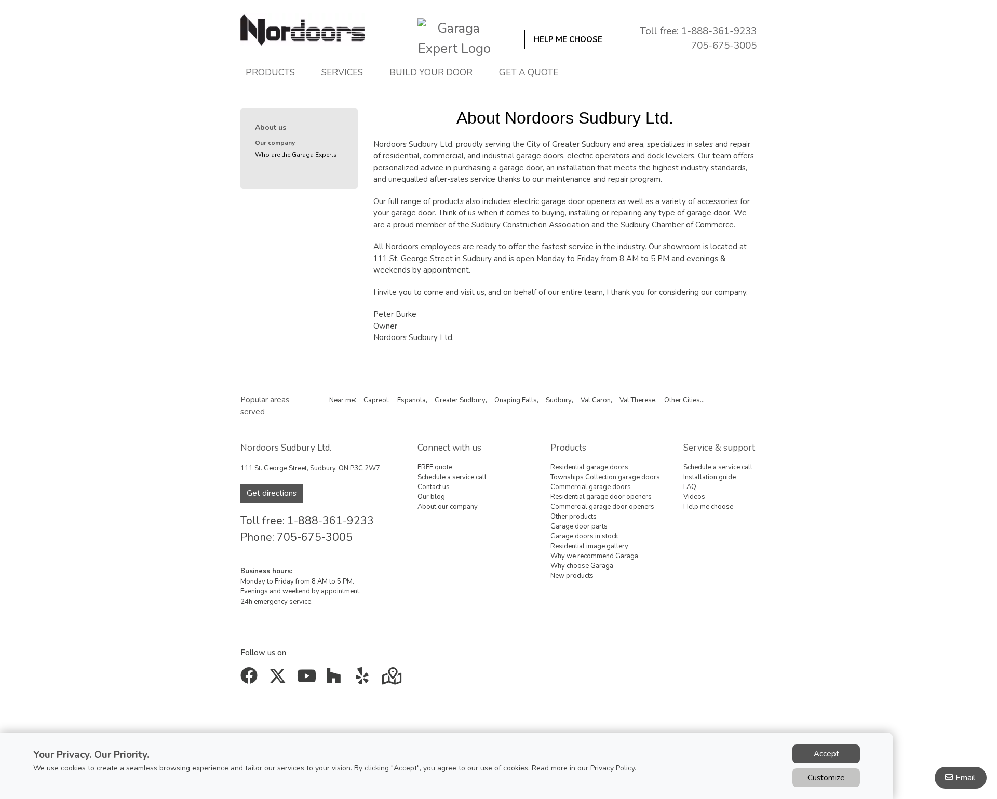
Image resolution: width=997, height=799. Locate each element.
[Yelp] (364, 679)
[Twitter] (279, 679)
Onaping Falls (515, 400)
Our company (275, 143)
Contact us (433, 487)
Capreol (375, 400)
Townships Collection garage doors (605, 477)
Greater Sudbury (460, 400)
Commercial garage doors (590, 487)
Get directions (272, 493)
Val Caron (596, 400)
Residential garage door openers (601, 497)
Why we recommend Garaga (594, 556)
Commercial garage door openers (602, 506)
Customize (826, 778)
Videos (694, 497)
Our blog (431, 497)
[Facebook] (251, 679)
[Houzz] (336, 679)
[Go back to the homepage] (318, 35)
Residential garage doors (589, 467)
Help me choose (708, 506)
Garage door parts (579, 526)
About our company (447, 506)
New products (572, 575)
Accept (826, 754)
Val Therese (637, 400)
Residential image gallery (589, 546)
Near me (342, 400)
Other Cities (682, 400)
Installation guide (709, 477)
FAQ (689, 487)
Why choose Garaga (581, 566)
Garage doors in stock (584, 536)
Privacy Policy (612, 768)
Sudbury (559, 400)
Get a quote (528, 72)
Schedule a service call (452, 477)
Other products (573, 516)
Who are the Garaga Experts (296, 155)
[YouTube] (307, 679)
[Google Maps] (392, 679)
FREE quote (434, 467)
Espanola (411, 400)
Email (965, 777)
